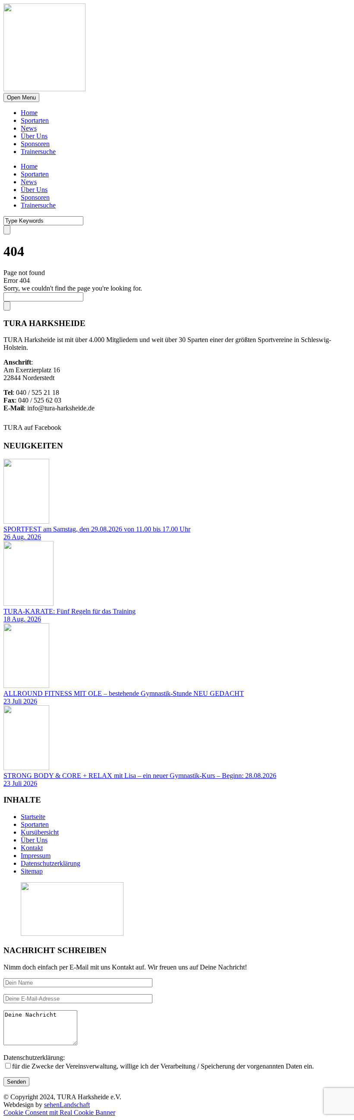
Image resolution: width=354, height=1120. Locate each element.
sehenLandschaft (67, 1104)
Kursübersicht (40, 832)
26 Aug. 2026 (22, 537)
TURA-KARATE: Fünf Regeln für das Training (69, 611)
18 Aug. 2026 (22, 619)
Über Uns (34, 136)
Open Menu (21, 97)
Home (29, 112)
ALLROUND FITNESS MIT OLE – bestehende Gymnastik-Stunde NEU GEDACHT (123, 693)
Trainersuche (38, 151)
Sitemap (32, 871)
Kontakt (32, 847)
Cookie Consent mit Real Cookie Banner (59, 1112)
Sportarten (35, 120)
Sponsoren (35, 143)
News (29, 128)
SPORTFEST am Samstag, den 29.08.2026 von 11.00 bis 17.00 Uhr (96, 529)
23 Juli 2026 (20, 701)
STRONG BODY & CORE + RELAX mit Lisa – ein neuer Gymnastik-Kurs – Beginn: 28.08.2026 (139, 775)
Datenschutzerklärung (50, 863)
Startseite (33, 816)
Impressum (36, 855)
